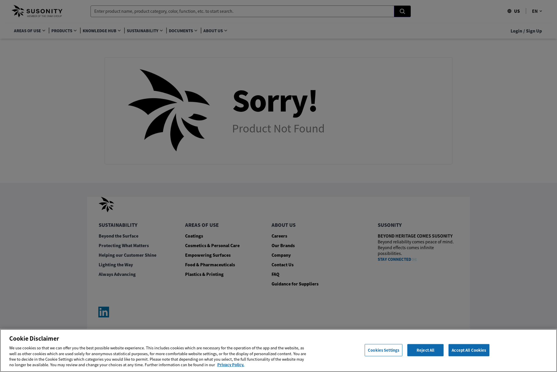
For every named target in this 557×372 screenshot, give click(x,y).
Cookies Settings (383, 350)
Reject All (425, 350)
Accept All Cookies (469, 350)
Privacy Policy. (230, 364)
